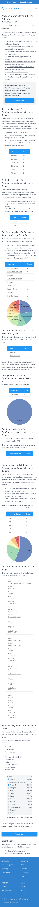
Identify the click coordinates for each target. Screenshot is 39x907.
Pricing (4, 887)
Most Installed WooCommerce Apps (17, 853)
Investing (5, 869)
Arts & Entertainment (14, 279)
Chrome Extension (26, 2)
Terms (23, 890)
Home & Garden (13, 268)
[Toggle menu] (36, 8)
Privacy (23, 887)
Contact (24, 869)
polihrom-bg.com (14, 674)
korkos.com (12, 702)
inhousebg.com (13, 588)
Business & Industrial (14, 272)
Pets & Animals (12, 296)
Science (10, 292)
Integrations (6, 872)
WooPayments (15, 356)
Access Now (19, 101)
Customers (25, 872)
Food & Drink (12, 289)
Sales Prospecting (8, 865)
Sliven (10, 593)
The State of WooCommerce (15, 851)
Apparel (10, 282)
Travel (9, 286)
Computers (11, 275)
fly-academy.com (14, 617)
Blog (22, 876)
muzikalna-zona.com (15, 645)
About (23, 865)
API (3, 876)
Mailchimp (13, 352)
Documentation (7, 890)
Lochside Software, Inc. (10, 903)
